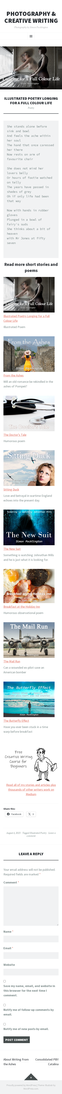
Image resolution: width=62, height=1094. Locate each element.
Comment (11, 882)
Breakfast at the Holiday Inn (21, 607)
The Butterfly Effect (16, 721)
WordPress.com (30, 1088)
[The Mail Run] (29, 640)
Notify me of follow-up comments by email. (28, 1012)
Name (8, 932)
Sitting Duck (11, 489)
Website (9, 965)
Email (8, 948)
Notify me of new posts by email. (26, 1029)
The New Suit (12, 549)
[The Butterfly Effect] (29, 700)
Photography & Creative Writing (31, 17)
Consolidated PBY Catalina (47, 1061)
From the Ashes (13, 375)
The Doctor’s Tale (14, 435)
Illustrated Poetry (38, 832)
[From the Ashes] (29, 354)
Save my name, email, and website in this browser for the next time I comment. (29, 990)
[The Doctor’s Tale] (29, 414)
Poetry (31, 107)
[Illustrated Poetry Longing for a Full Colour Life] (29, 295)
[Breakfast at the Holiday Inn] (29, 586)
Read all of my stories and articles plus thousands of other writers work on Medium (31, 789)
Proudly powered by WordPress (21, 1085)
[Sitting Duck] (29, 468)
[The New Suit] (29, 528)
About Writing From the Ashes (16, 1061)
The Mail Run (11, 661)
